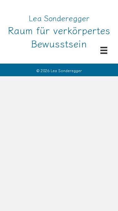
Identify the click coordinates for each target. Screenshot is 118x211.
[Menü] (104, 50)
